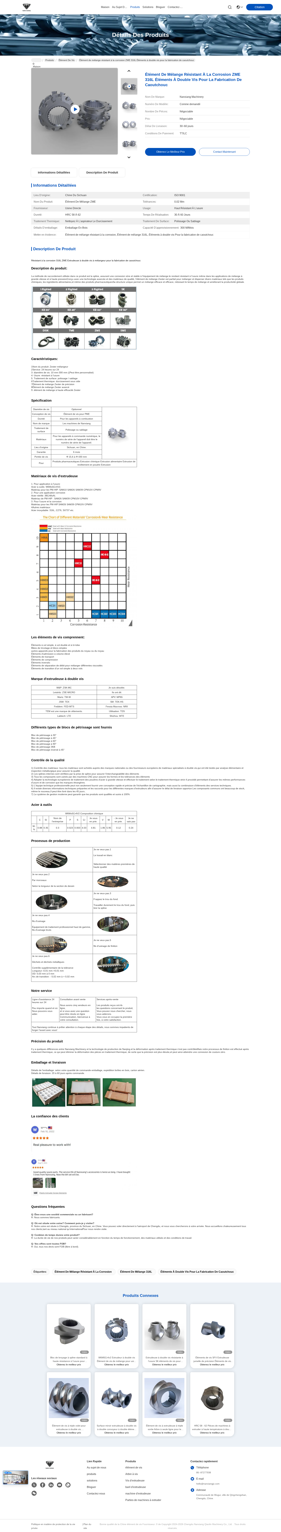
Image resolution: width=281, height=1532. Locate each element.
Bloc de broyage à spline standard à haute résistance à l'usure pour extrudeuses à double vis (68, 1359)
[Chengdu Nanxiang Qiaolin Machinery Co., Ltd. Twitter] (34, 1485)
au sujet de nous (120, 7)
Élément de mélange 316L (136, 1271)
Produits (49, 60)
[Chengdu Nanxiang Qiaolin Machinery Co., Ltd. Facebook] (43, 1485)
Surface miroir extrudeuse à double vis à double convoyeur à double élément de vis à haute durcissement (116, 1427)
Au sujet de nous (96, 1467)
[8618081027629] (68, 1485)
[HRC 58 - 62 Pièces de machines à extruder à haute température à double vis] (212, 1398)
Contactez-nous (96, 1493)
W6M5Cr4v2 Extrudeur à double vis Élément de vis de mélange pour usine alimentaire (116, 1359)
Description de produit (102, 172)
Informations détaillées (54, 172)
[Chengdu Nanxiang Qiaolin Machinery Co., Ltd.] (26, 7)
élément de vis (66, 60)
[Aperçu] (49, 1465)
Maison (105, 7)
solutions (147, 7)
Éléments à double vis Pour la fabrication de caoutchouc (197, 1271)
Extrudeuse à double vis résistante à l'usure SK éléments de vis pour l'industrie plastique (164, 1359)
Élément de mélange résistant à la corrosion (83, 1271)
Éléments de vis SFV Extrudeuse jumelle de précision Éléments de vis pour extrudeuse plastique (212, 1359)
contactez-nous (175, 7)
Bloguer (91, 1487)
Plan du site (87, 1526)
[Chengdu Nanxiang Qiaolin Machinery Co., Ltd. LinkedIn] (51, 1485)
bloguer (160, 7)
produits (135, 7)
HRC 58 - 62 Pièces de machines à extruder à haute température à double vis (212, 1427)
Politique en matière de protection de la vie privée (53, 1526)
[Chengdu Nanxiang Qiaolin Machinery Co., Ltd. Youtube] (59, 1485)
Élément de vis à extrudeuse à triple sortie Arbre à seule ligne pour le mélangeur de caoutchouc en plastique (164, 1427)
